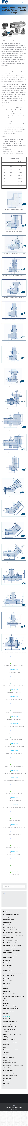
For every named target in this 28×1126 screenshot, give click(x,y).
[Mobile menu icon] (25, 2)
